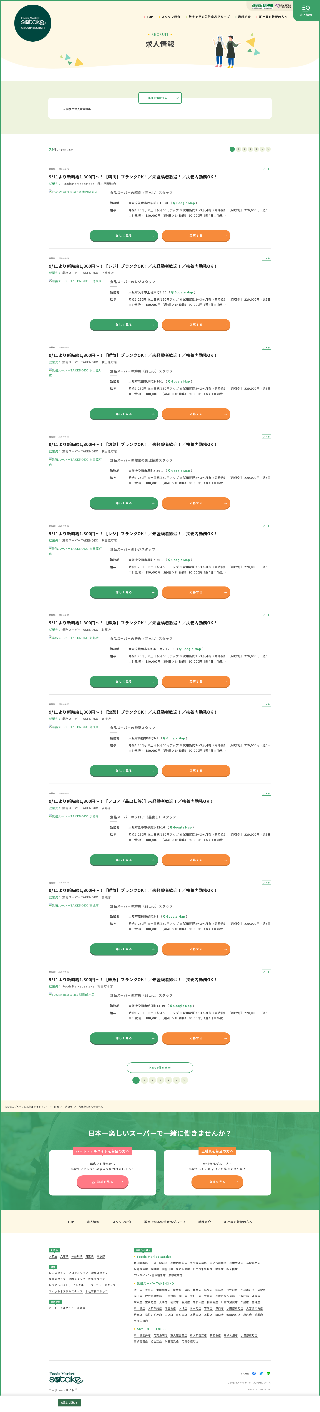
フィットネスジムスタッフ (66, 1291)
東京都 (101, 1256)
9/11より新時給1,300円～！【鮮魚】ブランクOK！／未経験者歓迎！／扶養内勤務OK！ (133, 355)
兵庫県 (64, 1256)
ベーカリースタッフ (103, 1285)
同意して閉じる (69, 1402)
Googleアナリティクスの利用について (249, 1382)
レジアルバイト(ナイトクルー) (68, 1285)
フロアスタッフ (78, 1273)
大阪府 (69, 1106)
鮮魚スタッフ (57, 1279)
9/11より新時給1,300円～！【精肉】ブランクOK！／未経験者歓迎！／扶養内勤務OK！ (133, 177)
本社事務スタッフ (96, 1291)
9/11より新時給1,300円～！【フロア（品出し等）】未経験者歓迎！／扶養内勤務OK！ (131, 801)
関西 (56, 1106)
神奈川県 (77, 1256)
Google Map (185, 203)
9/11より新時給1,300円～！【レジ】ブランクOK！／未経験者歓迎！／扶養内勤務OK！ (133, 266)
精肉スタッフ (77, 1279)
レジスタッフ (57, 1273)
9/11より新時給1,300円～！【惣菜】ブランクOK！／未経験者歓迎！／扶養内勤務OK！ (133, 444)
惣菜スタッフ (99, 1273)
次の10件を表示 (160, 1067)
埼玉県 (89, 1256)
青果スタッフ (96, 1279)
